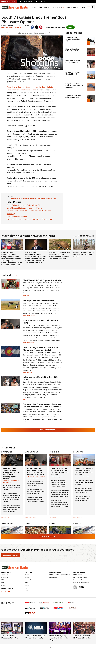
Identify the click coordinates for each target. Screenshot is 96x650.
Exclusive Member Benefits (81, 577)
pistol (17, 480)
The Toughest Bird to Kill (17, 216)
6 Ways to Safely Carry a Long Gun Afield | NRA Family (83, 254)
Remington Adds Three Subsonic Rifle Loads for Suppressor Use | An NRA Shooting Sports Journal (58, 483)
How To (84, 477)
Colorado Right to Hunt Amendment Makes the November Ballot (41, 349)
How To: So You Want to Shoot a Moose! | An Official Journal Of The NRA (84, 471)
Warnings (34, 647)
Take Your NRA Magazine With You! (9, 636)
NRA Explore (53, 577)
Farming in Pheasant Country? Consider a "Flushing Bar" (30, 219)
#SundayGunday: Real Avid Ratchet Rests (40, 321)
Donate (30, 2)
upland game (52, 198)
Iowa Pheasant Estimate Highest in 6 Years (24, 208)
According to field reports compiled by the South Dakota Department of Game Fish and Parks (30, 88)
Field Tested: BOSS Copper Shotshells (42, 280)
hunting (18, 198)
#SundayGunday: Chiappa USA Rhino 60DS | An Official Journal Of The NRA (36, 491)
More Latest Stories (56, 430)
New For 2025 (6, 452)
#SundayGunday (31, 452)
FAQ (2, 580)
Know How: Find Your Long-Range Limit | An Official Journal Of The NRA (83, 498)
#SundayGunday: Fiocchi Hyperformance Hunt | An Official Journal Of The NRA (35, 500)
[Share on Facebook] (32, 26)
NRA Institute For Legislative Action (59, 575)
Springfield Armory (9, 480)
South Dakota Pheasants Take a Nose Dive (24, 205)
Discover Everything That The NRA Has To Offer (58, 637)
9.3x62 (52, 477)
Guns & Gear (58, 7)
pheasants (35, 198)
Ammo (28, 295)
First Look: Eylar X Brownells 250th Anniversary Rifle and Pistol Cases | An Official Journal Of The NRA (11, 509)
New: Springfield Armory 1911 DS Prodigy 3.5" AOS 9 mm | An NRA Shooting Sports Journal (11, 473)
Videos (27, 590)
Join (20, 2)
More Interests (21, 448)
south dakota (43, 198)
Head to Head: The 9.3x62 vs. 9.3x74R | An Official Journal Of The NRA (60, 471)
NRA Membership (78, 575)
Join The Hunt (7, 524)
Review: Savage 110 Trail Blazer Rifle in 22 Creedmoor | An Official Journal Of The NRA (59, 255)
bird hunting (11, 198)
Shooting (41, 478)
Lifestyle (29, 372)
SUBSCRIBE (10, 555)
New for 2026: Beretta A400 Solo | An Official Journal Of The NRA (11, 487)
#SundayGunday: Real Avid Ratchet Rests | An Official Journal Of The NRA (35, 471)
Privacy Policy (4, 647)
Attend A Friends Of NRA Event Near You (82, 636)
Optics (52, 524)
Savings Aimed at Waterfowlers (38, 300)
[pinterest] (41, 26)
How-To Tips (78, 452)
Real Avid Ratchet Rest (36, 477)
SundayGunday (73, 7)
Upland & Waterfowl (15, 27)
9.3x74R (57, 477)
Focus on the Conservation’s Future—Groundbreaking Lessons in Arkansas (42, 405)
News (34, 7)
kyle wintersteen (26, 198)
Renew (25, 2)
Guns (26, 583)
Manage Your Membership (81, 583)
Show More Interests (58, 537)
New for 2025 (5, 517)
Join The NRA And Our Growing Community (35, 636)
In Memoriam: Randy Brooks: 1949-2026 (40, 378)
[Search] (92, 7)
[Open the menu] (89, 7)
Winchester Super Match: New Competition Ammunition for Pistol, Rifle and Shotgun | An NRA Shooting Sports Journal (60, 493)
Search (3, 585)
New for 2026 (44, 7)
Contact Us (4, 577)
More (14, 276)
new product (7, 482)
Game (6, 27)
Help (2, 583)
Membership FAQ (78, 580)
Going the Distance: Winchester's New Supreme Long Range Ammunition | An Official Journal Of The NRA (59, 503)
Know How (78, 477)
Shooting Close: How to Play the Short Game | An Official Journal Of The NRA (83, 490)
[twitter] (36, 26)
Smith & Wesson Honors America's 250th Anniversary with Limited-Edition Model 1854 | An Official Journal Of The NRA (11, 497)
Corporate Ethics (24, 647)
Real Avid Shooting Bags (34, 476)
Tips (88, 477)
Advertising (4, 575)
